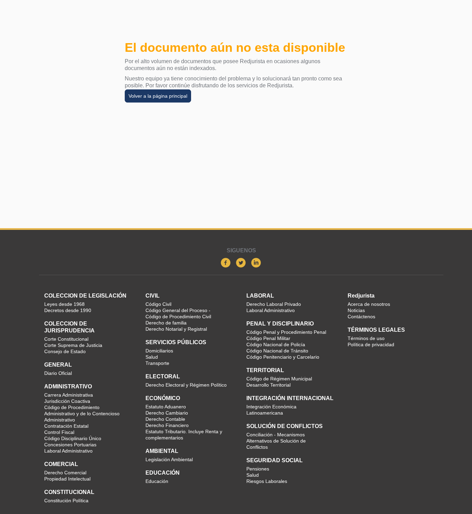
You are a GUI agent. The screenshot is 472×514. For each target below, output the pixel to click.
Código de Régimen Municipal (279, 378)
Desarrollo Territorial (268, 385)
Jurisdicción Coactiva (67, 401)
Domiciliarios (159, 350)
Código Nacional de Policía (275, 344)
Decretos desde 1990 (67, 310)
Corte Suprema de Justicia (73, 345)
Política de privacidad (371, 344)
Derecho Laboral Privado (273, 304)
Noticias (356, 310)
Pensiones (257, 469)
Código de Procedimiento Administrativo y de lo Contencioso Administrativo (82, 414)
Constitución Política (66, 500)
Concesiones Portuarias (70, 444)
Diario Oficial (58, 373)
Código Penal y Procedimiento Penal (286, 332)
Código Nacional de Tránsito (277, 350)
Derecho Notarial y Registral (176, 329)
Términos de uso (366, 338)
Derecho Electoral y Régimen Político (186, 385)
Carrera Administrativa (68, 395)
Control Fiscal (59, 432)
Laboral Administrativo (68, 451)
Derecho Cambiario (166, 413)
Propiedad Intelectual (67, 479)
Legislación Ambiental (169, 459)
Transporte (157, 363)
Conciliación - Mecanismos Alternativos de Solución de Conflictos (276, 441)
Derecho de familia (166, 323)
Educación (156, 481)
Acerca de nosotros (369, 304)
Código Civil (158, 304)
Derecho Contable (165, 419)
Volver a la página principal (158, 96)
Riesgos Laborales (266, 481)
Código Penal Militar (268, 338)
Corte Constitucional (66, 339)
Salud (151, 357)
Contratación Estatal (66, 426)
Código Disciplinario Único (72, 438)
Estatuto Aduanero (165, 406)
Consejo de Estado (65, 351)
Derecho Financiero (167, 425)
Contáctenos (361, 316)
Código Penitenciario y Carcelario (282, 357)
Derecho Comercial (65, 472)
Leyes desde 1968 (64, 304)
